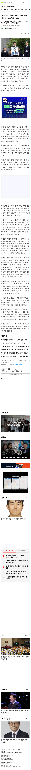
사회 (30, 9)
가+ (28, 33)
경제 (12, 9)
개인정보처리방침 (16, 749)
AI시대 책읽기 (5, 719)
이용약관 (3, 749)
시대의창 (4, 498)
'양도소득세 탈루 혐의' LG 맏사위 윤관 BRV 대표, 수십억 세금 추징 (15, 346)
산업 (16, 9)
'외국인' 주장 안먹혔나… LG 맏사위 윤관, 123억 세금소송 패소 (15, 340)
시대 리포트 (5, 413)
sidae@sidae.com (18, 364)
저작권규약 (9, 749)
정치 (8, 9)
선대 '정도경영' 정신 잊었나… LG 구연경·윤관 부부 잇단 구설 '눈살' (15, 343)
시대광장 (4, 689)
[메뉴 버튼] (28, 2)
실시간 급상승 (22, 551)
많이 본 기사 (9, 551)
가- (21, 33)
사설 (2, 636)
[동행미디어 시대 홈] (6, 2)
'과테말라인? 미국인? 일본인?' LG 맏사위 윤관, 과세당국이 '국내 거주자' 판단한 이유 (15, 353)
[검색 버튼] (26, 3)
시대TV (3, 437)
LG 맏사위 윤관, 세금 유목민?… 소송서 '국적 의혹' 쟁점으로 (15, 356)
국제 (26, 9)
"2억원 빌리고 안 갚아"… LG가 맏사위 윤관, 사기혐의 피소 (15, 350)
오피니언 (3, 9)
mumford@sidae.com (16, 368)
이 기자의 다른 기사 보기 (14, 375)
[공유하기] (23, 2)
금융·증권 (20, 9)
